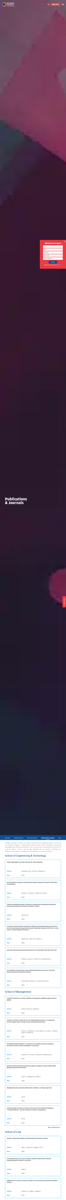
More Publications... (54, 1127)
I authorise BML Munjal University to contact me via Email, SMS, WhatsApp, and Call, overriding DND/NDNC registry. (54, 265)
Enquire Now (64, 601)
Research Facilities (32, 838)
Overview (7, 838)
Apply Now (55, 4)
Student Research (18, 838)
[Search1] (48, 4)
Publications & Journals (47, 838)
